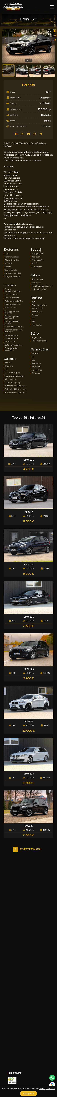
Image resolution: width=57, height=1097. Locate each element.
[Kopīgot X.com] (22, 133)
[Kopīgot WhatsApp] (34, 133)
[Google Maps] (52, 1085)
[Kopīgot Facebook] (16, 133)
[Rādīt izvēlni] (51, 6)
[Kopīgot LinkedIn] (28, 133)
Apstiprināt (28, 1093)
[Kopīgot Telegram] (40, 133)
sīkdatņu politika (47, 1088)
